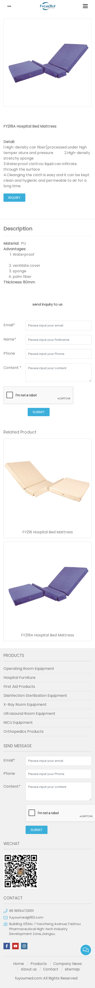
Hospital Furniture (19, 677)
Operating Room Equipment (28, 668)
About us (29, 969)
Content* (12, 786)
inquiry (14, 197)
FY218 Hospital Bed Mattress (47, 532)
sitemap (72, 969)
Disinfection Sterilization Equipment (35, 695)
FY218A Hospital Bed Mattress (47, 635)
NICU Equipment (18, 722)
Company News (67, 963)
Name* (9, 339)
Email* (9, 325)
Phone (9, 353)
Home (18, 963)
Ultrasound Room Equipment (29, 713)
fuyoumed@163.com (26, 917)
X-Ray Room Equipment (25, 704)
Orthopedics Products (23, 731)
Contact (50, 969)
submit (39, 412)
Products (38, 963)
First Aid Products (19, 686)
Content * (12, 367)
